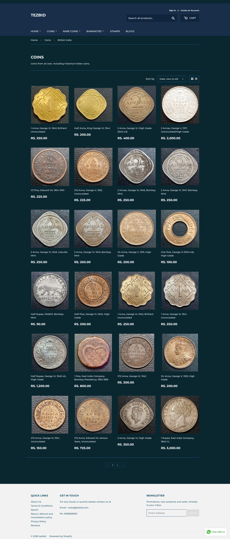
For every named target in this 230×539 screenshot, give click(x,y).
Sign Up (192, 513)
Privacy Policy (38, 521)
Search (34, 509)
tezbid (38, 15)
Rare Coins (71, 31)
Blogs (130, 31)
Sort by (150, 78)
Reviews (35, 525)
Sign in (172, 10)
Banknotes (94, 31)
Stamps (115, 31)
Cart (192, 18)
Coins (51, 31)
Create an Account (190, 10)
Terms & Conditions (42, 505)
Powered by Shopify (60, 536)
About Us (36, 501)
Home (35, 31)
